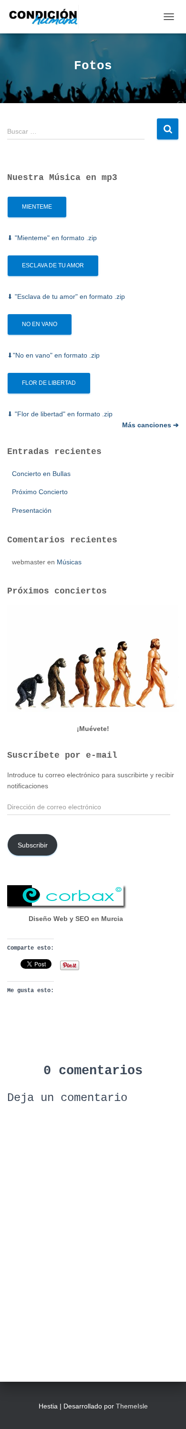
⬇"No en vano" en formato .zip (53, 355)
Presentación (32, 510)
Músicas (69, 562)
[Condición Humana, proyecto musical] (46, 17)
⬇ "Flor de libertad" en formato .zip (60, 414)
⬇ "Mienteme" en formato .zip (52, 238)
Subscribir (33, 845)
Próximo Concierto (40, 492)
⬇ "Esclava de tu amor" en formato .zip (66, 296)
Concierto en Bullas (41, 473)
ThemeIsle (132, 1406)
